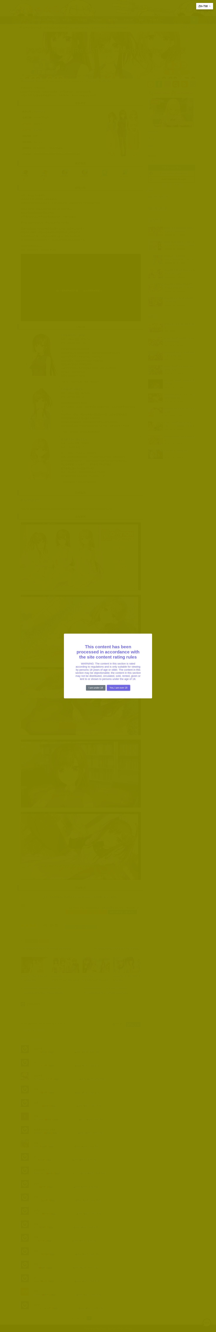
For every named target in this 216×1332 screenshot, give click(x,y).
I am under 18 (96, 688)
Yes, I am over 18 (118, 688)
